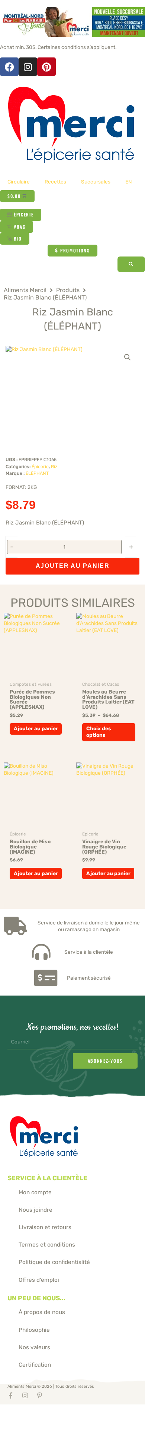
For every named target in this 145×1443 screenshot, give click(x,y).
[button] (127, 357)
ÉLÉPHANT (37, 473)
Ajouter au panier (73, 566)
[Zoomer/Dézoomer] (11, 1410)
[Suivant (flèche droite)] (34, 1421)
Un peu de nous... (36, 1298)
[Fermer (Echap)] (81, 1410)
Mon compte (35, 1192)
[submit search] (131, 264)
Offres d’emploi (39, 1280)
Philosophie (34, 1330)
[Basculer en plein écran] (34, 1410)
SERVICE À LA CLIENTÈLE (47, 1178)
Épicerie (40, 466)
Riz (54, 466)
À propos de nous (42, 1312)
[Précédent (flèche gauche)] (11, 1421)
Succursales (95, 182)
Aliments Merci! (25, 290)
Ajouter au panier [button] (36, 728)
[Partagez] (58, 1410)
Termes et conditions (47, 1244)
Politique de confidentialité (54, 1262)
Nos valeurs (34, 1347)
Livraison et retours (45, 1227)
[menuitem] (128, 181)
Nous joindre (35, 1210)
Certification (35, 1364)
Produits (68, 290)
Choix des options (98, 731)
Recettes (55, 182)
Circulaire (18, 182)
